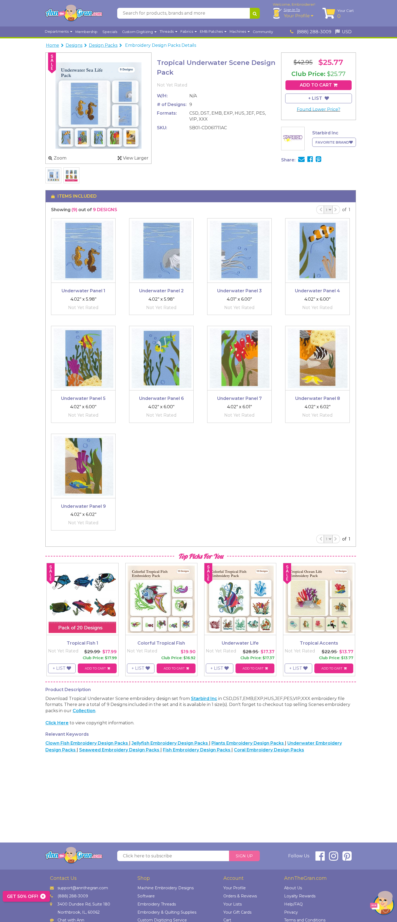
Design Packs (103, 45)
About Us (293, 887)
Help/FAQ (293, 904)
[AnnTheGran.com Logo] (73, 13)
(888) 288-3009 (313, 31)
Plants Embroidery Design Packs (248, 743)
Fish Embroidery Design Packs (197, 749)
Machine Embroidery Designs (165, 887)
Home (52, 45)
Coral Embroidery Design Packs (269, 749)
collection (84, 710)
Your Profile (297, 15)
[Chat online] (382, 904)
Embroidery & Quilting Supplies (166, 912)
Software (146, 896)
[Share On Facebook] (310, 159)
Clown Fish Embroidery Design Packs (87, 743)
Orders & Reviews (240, 896)
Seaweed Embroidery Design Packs (119, 749)
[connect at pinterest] (347, 858)
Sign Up (244, 856)
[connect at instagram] (333, 858)
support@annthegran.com (83, 887)
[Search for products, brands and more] (255, 13)
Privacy (291, 912)
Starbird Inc (204, 698)
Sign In (292, 10)
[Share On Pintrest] (318, 159)
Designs (74, 45)
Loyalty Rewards (299, 896)
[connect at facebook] (320, 858)
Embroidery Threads (156, 904)
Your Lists (232, 904)
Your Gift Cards (237, 912)
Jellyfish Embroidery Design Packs (170, 743)
